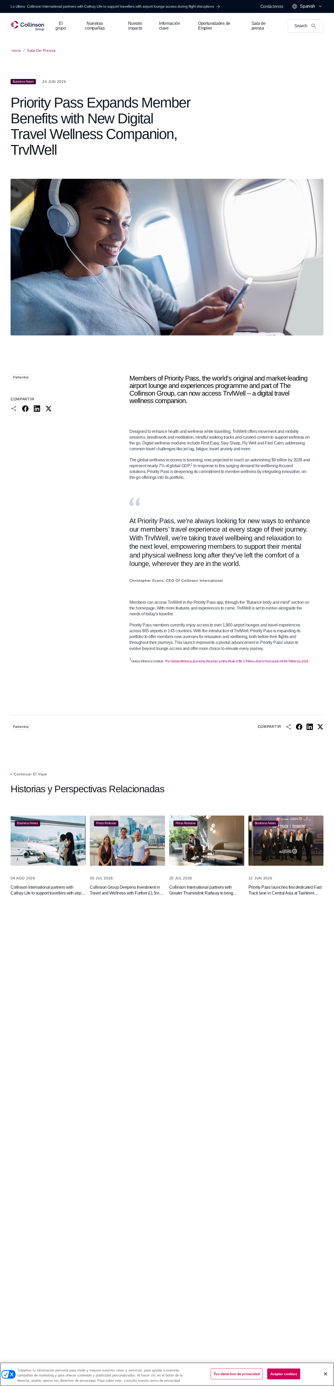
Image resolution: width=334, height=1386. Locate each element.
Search (300, 26)
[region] (167, 1374)
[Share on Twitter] (48, 408)
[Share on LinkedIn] (37, 408)
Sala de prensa (41, 50)
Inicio (16, 50)
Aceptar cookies (283, 1374)
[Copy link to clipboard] (14, 408)
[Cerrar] (325, 1374)
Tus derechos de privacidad (237, 1374)
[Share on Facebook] (25, 408)
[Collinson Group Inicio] (28, 26)
